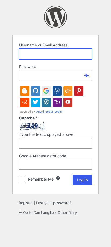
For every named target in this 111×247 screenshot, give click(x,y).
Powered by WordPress (55, 17)
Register (26, 203)
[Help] (58, 178)
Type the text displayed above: (46, 134)
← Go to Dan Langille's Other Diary (48, 212)
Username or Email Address (43, 45)
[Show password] (86, 75)
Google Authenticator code (42, 156)
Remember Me (41, 179)
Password (27, 66)
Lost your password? (53, 203)
